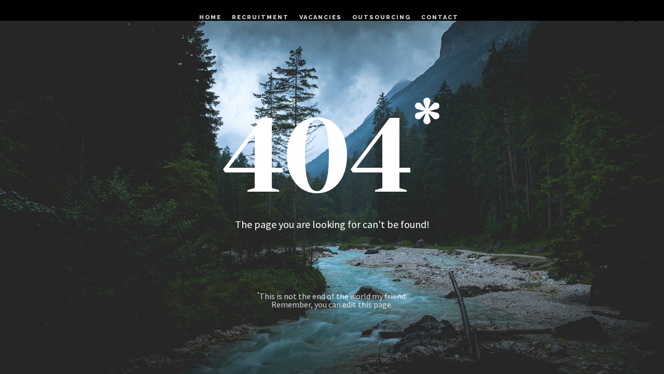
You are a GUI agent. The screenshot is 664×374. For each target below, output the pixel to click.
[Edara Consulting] (36, 17)
